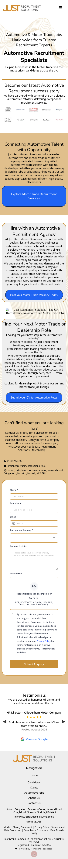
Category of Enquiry (21, 530)
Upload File (16, 573)
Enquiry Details (18, 546)
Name (14, 489)
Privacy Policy (43, 641)
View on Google (37, 739)
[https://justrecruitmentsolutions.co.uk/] (22, 8)
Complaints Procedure (36, 830)
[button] (60, 8)
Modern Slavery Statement (18, 827)
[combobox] (34, 538)
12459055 (45, 845)
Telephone (16, 503)
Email (14, 516)
